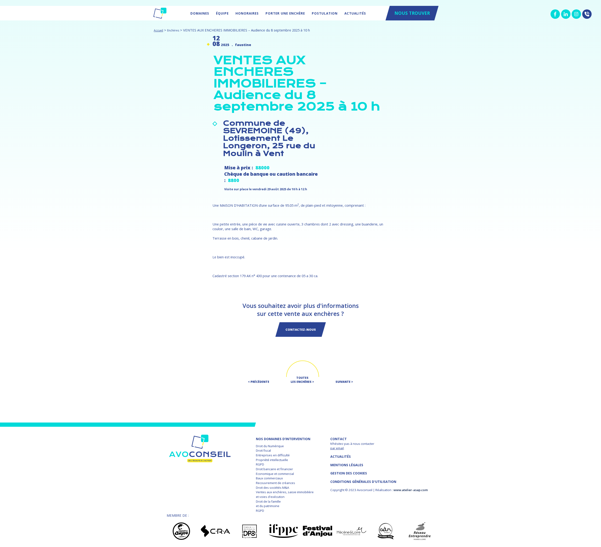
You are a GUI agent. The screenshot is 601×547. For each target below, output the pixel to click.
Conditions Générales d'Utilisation (363, 481)
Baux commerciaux (269, 478)
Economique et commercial (275, 474)
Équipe (222, 13)
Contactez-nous (300, 329)
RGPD (260, 464)
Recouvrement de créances (275, 483)
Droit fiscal (263, 450)
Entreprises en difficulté (273, 455)
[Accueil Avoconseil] (159, 13)
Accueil (158, 30)
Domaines (199, 13)
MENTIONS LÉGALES (346, 465)
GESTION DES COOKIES (348, 473)
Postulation (325, 13)
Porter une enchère (285, 13)
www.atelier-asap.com (410, 490)
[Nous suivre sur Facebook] (555, 14)
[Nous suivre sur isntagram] (576, 14)
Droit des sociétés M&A (272, 487)
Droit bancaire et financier (274, 469)
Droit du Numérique (270, 446)
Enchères (173, 30)
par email (337, 448)
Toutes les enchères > (302, 380)
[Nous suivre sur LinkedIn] (565, 14)
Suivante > (344, 382)
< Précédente (258, 382)
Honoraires (247, 13)
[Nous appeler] (587, 14)
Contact (338, 439)
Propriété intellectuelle (272, 460)
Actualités (355, 13)
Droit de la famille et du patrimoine (268, 503)
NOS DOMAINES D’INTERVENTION (283, 439)
